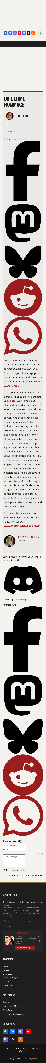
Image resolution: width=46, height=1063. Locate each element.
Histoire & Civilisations (13, 1014)
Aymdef (33, 1058)
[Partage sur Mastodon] (23, 223)
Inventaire (7, 973)
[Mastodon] (15, 33)
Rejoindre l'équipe (25, 948)
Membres (29, 921)
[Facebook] (5, 33)
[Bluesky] (10, 33)
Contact (18, 921)
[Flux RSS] (33, 33)
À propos (7, 921)
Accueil (6, 966)
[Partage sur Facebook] (23, 171)
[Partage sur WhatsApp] (23, 336)
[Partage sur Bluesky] (23, 262)
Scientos (6, 1002)
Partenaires (8, 926)
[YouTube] (19, 33)
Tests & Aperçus (10, 977)
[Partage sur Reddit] (23, 298)
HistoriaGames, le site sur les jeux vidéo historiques (23, 16)
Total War (16, 400)
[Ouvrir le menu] (23, 44)
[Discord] (24, 33)
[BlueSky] (12, 1031)
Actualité (7, 970)
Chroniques (8, 985)
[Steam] (28, 33)
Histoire (6, 981)
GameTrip (7, 1010)
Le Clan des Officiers (12, 1006)
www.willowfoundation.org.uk (22, 525)
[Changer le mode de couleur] (40, 33)
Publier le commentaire (15, 870)
